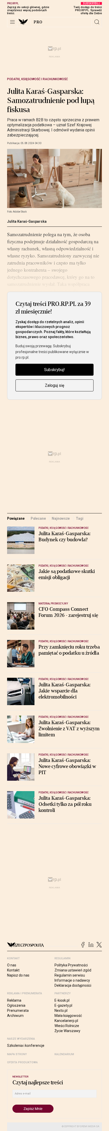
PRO (38, 22)
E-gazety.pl (63, 1005)
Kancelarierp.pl (66, 1021)
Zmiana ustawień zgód (73, 970)
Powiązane (16, 518)
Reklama (14, 1000)
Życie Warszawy (67, 1031)
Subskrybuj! (54, 369)
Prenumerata (18, 1010)
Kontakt (13, 970)
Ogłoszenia (16, 1005)
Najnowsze (61, 518)
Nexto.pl (61, 1010)
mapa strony (17, 1054)
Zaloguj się (54, 385)
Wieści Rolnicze (67, 1026)
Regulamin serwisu (70, 975)
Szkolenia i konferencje (25, 1045)
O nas (11, 965)
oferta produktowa (22, 1062)
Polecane (38, 518)
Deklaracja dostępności (73, 985)
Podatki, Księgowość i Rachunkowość (37, 79)
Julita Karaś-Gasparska (27, 221)
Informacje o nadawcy (72, 980)
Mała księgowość (68, 1016)
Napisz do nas (18, 975)
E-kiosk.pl (62, 1000)
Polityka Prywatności (71, 965)
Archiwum (15, 1016)
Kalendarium (64, 1054)
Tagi (79, 518)
